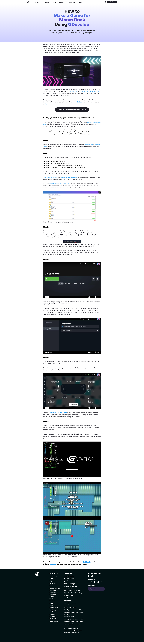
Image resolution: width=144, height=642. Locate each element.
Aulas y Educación (69, 576)
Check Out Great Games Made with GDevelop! (72, 109)
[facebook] (88, 582)
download (53, 564)
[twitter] (101, 582)
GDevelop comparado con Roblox (73, 612)
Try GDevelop (87, 562)
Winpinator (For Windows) (68, 178)
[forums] (92, 576)
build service (89, 145)
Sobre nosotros (54, 621)
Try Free (112, 2)
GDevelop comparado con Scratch (73, 619)
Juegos (47, 2)
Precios (54, 2)
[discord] (88, 576)
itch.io (47, 104)
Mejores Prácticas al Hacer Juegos (73, 593)
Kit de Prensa (53, 618)
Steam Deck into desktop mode (59, 184)
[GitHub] (105, 2)
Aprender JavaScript (69, 578)
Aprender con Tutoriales (70, 581)
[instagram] (91, 582)
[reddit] (95, 582)
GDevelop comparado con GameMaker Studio (71, 615)
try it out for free (72, 91)
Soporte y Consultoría (70, 607)
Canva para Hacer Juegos (71, 628)
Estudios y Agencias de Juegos (73, 590)
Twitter (79, 102)
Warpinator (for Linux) (50, 178)
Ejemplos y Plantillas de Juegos (53, 594)
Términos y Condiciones (53, 611)
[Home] (28, 2)
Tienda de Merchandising (54, 606)
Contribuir (52, 583)
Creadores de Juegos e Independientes (70, 587)
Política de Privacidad (53, 615)
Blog (80, 2)
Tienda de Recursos (52, 600)
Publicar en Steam (69, 595)
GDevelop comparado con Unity (73, 610)
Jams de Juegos (68, 598)
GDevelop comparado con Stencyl (73, 621)
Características (54, 576)
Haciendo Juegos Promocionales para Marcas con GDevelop (73, 631)
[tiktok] (98, 582)
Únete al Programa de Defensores (55, 589)
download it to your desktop (90, 91)
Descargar (52, 586)
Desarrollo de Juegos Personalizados (70, 604)
